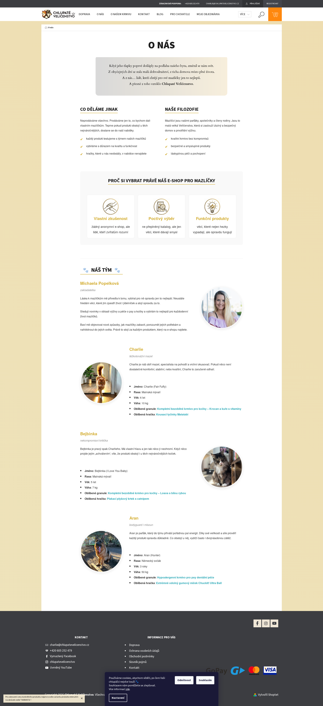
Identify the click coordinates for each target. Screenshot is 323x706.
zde (128, 689)
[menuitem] (84, 14)
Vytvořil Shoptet (268, 695)
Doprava (134, 645)
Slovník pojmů (137, 662)
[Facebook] (257, 623)
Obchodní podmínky (141, 656)
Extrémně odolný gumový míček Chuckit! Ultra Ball (189, 583)
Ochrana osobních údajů (144, 651)
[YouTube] (274, 623)
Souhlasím (205, 680)
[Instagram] (266, 623)
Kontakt (134, 668)
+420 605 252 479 (61, 650)
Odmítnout (184, 680)
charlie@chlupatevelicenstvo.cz (69, 645)
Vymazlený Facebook (63, 656)
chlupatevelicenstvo (62, 662)
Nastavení (118, 698)
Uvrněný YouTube (61, 667)
